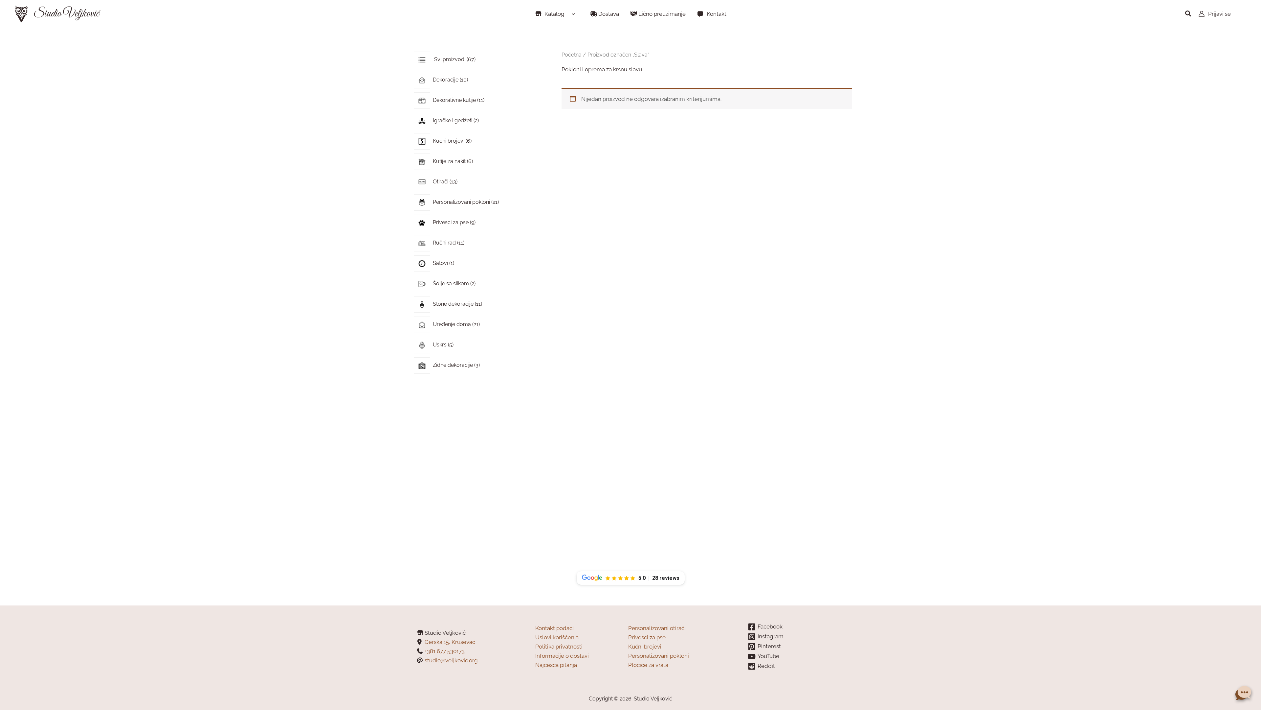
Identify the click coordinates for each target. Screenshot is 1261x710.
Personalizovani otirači (657, 628)
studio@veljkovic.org (451, 660)
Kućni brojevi (644, 646)
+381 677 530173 (445, 651)
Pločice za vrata (648, 665)
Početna (572, 55)
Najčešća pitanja (556, 665)
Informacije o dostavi (562, 655)
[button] (571, 14)
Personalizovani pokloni (658, 655)
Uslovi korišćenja (557, 637)
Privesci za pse (647, 637)
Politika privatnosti (559, 646)
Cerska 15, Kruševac (450, 642)
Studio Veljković (66, 13)
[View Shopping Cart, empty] (1243, 14)
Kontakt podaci (554, 628)
